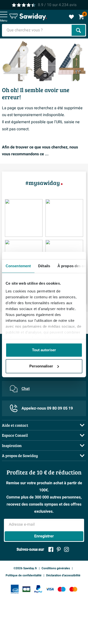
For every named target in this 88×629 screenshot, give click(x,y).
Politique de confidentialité (24, 575)
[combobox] (37, 30)
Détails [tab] (44, 266)
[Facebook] (51, 549)
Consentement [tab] (18, 266)
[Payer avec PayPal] (38, 589)
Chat (26, 389)
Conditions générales (56, 568)
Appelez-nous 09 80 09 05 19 (47, 408)
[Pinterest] (59, 549)
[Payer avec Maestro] (62, 589)
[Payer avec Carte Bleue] (26, 589)
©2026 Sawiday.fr (25, 568)
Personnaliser (41, 366)
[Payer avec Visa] (50, 589)
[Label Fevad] (15, 589)
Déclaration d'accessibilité (63, 575)
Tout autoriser (44, 350)
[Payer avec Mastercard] (73, 589)
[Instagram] (66, 549)
